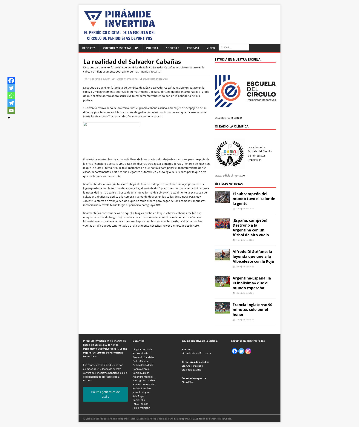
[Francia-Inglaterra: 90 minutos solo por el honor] (222, 311)
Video (211, 48)
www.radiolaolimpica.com (231, 175)
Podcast (193, 48)
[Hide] (8, 117)
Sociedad (172, 48)
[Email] (11, 110)
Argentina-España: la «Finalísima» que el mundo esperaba (252, 283)
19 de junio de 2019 (99, 78)
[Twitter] (11, 88)
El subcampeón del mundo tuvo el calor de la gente (254, 198)
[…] (159, 71)
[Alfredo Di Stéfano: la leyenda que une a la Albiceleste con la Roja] (222, 258)
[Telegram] (11, 103)
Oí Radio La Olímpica (231, 126)
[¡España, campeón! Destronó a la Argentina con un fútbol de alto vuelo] (222, 227)
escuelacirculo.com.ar (228, 117)
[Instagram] (248, 351)
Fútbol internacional (127, 78)
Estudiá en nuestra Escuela (237, 59)
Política (152, 48)
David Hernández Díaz (155, 78)
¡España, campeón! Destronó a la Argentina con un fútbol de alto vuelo (251, 227)
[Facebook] (11, 80)
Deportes (89, 48)
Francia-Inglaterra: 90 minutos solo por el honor (252, 309)
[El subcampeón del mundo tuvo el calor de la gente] (222, 200)
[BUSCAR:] (234, 47)
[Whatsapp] (11, 95)
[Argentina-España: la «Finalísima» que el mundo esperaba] (222, 285)
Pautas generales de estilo (105, 394)
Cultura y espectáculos (121, 48)
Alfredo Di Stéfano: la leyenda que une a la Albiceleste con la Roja (253, 256)
